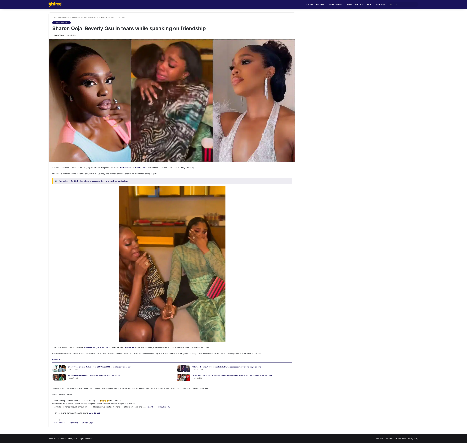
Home (56, 17)
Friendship (73, 423)
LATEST (309, 4)
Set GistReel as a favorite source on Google (89, 181)
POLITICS (359, 4)
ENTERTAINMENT (336, 4)
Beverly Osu (59, 423)
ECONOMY (320, 4)
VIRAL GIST (380, 4)
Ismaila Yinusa (59, 35)
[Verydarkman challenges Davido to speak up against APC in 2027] (59, 377)
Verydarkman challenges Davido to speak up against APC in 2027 (95, 375)
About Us (379, 439)
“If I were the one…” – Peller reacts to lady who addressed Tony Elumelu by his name (226, 367)
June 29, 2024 (95, 413)
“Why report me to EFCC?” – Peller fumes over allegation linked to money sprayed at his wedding (232, 375)
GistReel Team (400, 439)
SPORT (369, 4)
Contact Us (389, 439)
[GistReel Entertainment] (55, 4)
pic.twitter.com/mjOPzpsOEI (158, 407)
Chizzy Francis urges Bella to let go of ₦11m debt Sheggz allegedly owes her (99, 367)
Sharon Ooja (87, 423)
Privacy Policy (413, 439)
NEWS (349, 4)
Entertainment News (68, 17)
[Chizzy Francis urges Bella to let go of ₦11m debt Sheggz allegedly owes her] (59, 368)
